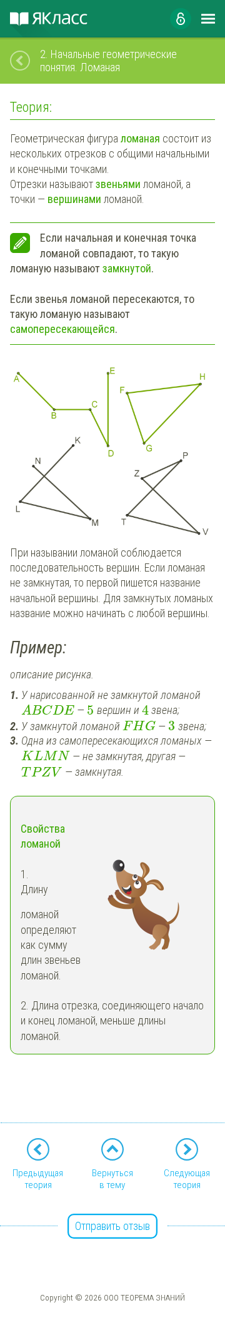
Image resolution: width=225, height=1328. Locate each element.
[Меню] (208, 18)
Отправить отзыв (112, 1225)
